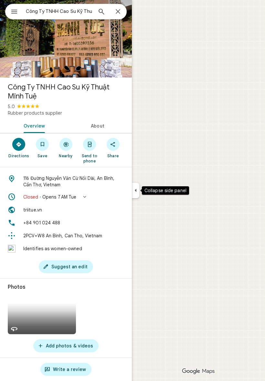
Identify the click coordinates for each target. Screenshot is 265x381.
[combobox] (59, 11)
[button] (66, 196)
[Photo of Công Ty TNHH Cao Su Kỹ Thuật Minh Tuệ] (66, 38)
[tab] (33, 125)
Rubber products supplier (35, 113)
